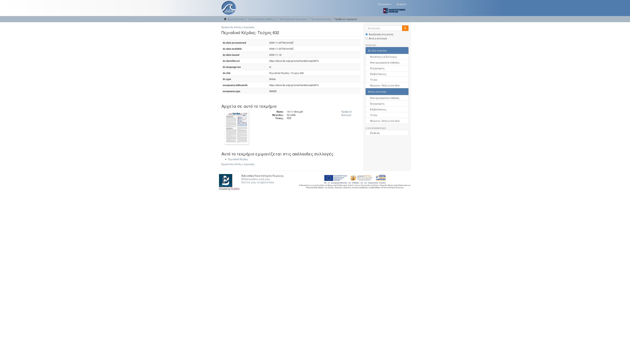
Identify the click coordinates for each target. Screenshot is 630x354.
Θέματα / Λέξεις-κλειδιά (384, 85)
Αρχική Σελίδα (236, 19)
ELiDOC (235, 188)
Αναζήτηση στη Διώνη (381, 34)
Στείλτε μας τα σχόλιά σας (258, 182)
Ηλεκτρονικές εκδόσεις (262, 19)
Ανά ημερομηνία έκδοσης (384, 62)
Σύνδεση (375, 133)
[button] (385, 4)
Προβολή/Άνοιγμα (346, 113)
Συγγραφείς (377, 68)
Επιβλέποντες (378, 74)
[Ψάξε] (405, 28)
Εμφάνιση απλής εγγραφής (237, 27)
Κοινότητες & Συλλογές (383, 56)
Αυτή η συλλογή (378, 38)
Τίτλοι (373, 79)
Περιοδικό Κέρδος (321, 19)
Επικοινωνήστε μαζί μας (256, 179)
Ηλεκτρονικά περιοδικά (293, 19)
